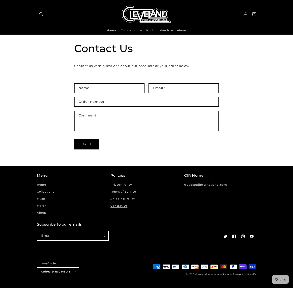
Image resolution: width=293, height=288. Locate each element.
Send (87, 144)
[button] (41, 14)
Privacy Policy (121, 184)
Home (41, 184)
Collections (45, 191)
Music (41, 199)
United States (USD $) (56, 271)
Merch (42, 206)
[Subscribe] (103, 236)
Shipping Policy (122, 199)
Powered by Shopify (244, 274)
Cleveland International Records (213, 274)
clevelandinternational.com (205, 184)
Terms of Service (123, 191)
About (41, 212)
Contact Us (118, 206)
